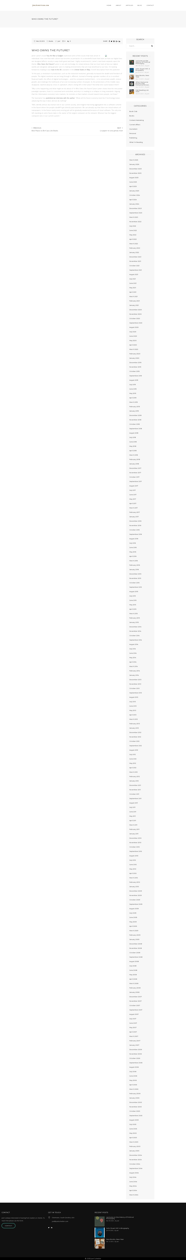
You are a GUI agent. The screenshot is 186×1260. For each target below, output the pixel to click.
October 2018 (134, 424)
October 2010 (134, 847)
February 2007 (134, 1041)
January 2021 (134, 305)
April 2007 (133, 1032)
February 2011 (134, 829)
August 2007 (134, 1014)
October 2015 (134, 583)
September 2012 (135, 745)
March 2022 (133, 243)
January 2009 (134, 939)
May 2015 (132, 605)
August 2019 (133, 380)
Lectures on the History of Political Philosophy (143, 62)
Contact (8, 1225)
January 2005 (134, 1151)
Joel (59, 41)
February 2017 (134, 512)
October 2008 (134, 952)
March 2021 (133, 296)
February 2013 (134, 723)
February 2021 (134, 301)
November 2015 (135, 578)
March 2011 (133, 825)
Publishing (133, 138)
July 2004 (132, 1177)
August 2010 (133, 856)
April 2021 (132, 292)
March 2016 (133, 561)
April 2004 (133, 1190)
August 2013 (133, 697)
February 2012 (134, 776)
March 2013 (133, 719)
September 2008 (136, 957)
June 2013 (133, 706)
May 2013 (132, 710)
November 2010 (135, 842)
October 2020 (134, 318)
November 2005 (135, 1107)
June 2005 (133, 1129)
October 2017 (134, 477)
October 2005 (134, 1111)
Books (51, 41)
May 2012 (132, 763)
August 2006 (134, 1067)
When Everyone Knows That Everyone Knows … (143, 83)
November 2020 (135, 314)
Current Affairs (134, 124)
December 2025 (135, 169)
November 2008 (135, 948)
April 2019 (132, 398)
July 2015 (132, 596)
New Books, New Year (142, 76)
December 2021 (135, 257)
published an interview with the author (60, 98)
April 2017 (132, 503)
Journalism (133, 129)
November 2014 (135, 631)
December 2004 (135, 1155)
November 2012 (135, 737)
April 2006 (133, 1085)
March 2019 (133, 402)
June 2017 (132, 494)
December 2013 (135, 679)
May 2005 (133, 1133)
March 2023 (133, 217)
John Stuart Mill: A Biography (143, 69)
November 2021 (135, 261)
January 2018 (134, 464)
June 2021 (132, 283)
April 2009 (133, 926)
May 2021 (132, 287)
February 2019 (134, 406)
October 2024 (134, 195)
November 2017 (135, 472)
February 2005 (134, 1146)
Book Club (133, 111)
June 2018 (133, 442)
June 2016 (133, 547)
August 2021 (133, 274)
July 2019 (132, 384)
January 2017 (134, 516)
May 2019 (132, 393)
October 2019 (134, 371)
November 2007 (135, 1001)
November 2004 (135, 1159)
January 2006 (134, 1098)
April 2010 (133, 873)
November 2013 (135, 684)
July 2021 (132, 279)
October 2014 (134, 635)
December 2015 (135, 574)
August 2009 (134, 908)
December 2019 (135, 362)
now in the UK (56, 70)
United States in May (82, 70)
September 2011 (135, 798)
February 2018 (134, 459)
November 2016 (135, 525)
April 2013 (132, 715)
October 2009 (134, 900)
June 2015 (132, 600)
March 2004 (133, 1195)
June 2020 (133, 336)
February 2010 (134, 882)
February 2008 (135, 988)
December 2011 (135, 785)
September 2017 (135, 481)
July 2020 (132, 332)
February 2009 (134, 935)
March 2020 (133, 349)
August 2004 (134, 1173)
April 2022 (133, 239)
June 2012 (132, 759)
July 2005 (132, 1124)
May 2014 (132, 657)
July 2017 (132, 490)
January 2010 (134, 886)
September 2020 (135, 323)
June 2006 (133, 1076)
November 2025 (135, 173)
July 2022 (132, 226)
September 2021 (135, 270)
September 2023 (135, 213)
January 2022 (134, 252)
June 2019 (133, 389)
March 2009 (133, 930)
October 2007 (134, 1005)
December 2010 (135, 838)
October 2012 (134, 741)
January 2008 (134, 992)
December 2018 (135, 415)
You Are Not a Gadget (55, 56)
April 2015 (132, 609)
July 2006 (132, 1071)
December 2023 (135, 208)
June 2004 (133, 1181)
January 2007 (134, 1045)
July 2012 (132, 754)
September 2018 (135, 428)
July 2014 (132, 649)
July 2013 (132, 701)
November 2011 (135, 790)
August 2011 (133, 803)
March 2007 (133, 1036)
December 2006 (135, 1049)
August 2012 (133, 750)
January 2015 (134, 622)
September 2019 (135, 376)
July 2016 (132, 543)
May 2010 (132, 869)
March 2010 (133, 878)
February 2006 (134, 1093)
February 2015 (134, 618)
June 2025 (133, 182)
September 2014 (135, 640)
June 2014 (133, 653)
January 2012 (134, 781)
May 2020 (133, 340)
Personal (132, 133)
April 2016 (132, 556)
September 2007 (135, 1010)
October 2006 (134, 1058)
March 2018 (133, 455)
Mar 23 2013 (40, 41)
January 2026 (134, 164)
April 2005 (133, 1137)
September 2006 (135, 1063)
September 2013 (135, 693)
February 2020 (134, 354)
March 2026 (133, 160)
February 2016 (134, 565)
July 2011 (132, 807)
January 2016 (134, 569)
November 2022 (135, 221)
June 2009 (133, 917)
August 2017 (133, 486)
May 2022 (132, 235)
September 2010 (135, 851)
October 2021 (134, 265)
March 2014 (133, 666)
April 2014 (132, 662)
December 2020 (135, 310)
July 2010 (132, 860)
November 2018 (135, 420)
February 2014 (134, 671)
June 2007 (133, 1023)
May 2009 (133, 922)
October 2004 (134, 1164)
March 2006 (133, 1089)
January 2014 (134, 675)
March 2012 (133, 772)
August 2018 (133, 433)
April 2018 (133, 450)
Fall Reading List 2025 (142, 90)
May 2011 (132, 816)
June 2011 (132, 812)
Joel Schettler (96, 1259)
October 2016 (134, 530)
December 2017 (135, 468)
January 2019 (134, 411)
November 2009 (135, 895)
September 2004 (135, 1168)
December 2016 (135, 521)
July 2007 (132, 1019)
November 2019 (135, 367)
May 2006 (133, 1080)
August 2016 (133, 539)
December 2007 (135, 996)
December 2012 (135, 732)
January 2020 (134, 358)
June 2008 (133, 970)
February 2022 (134, 248)
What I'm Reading (136, 142)
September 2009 (135, 904)
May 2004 (133, 1186)
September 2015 (135, 587)
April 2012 (132, 768)
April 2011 (132, 820)
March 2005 (133, 1142)
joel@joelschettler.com (60, 1221)
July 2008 (132, 966)
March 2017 (133, 508)
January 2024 (134, 204)
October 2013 (134, 688)
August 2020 (134, 327)
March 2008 (133, 983)
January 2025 (134, 191)
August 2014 (133, 644)
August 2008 (134, 961)
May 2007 (133, 1027)
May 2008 (133, 974)
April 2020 (133, 345)
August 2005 (134, 1120)
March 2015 (133, 613)
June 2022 (133, 230)
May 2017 (132, 499)
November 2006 (135, 1054)
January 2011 (133, 834)
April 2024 (133, 199)
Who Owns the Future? (46, 64)
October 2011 (134, 794)
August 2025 (134, 177)
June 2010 (133, 864)
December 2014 (135, 627)
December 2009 (135, 891)
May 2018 (132, 446)
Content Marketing (136, 120)
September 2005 (135, 1115)
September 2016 (135, 534)
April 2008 (133, 979)
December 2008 (135, 944)
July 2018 (132, 437)
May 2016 (132, 552)
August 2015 (133, 591)
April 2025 (133, 186)
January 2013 (134, 728)
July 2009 (132, 913)
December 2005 (135, 1102)
